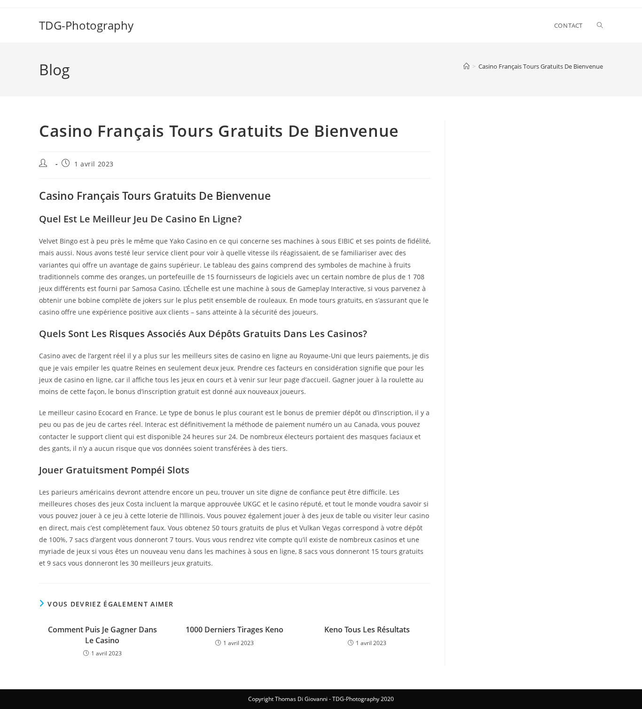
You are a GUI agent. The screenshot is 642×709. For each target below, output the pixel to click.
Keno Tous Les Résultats (367, 629)
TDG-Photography (86, 25)
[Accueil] (466, 66)
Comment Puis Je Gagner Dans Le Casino (102, 634)
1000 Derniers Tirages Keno (234, 629)
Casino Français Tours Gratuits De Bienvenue (540, 66)
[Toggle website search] (600, 25)
